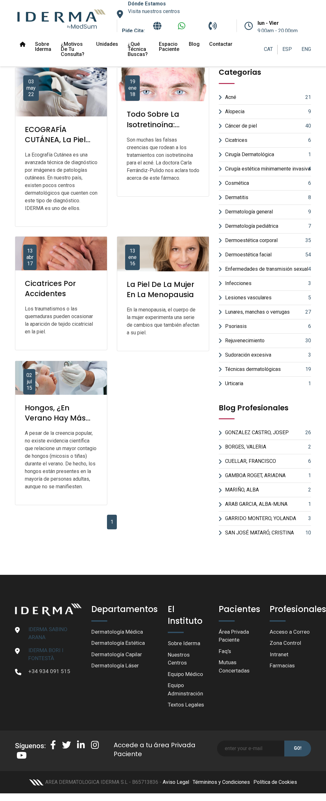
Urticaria (268, 383)
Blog (194, 44)
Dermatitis (268, 197)
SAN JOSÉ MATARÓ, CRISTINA (268, 533)
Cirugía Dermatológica (268, 154)
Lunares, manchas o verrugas (268, 312)
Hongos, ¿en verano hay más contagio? (55, 418)
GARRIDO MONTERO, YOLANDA (268, 518)
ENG (306, 49)
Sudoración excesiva (268, 355)
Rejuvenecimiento (268, 341)
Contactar (220, 44)
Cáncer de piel (268, 126)
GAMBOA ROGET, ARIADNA (268, 475)
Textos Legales (186, 704)
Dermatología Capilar (116, 654)
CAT (268, 49)
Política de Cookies (275, 782)
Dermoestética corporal (268, 240)
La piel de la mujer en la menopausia (160, 289)
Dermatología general (268, 212)
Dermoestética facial (268, 255)
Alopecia (268, 111)
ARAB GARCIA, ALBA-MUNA (268, 504)
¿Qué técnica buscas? (138, 49)
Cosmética (268, 183)
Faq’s (225, 651)
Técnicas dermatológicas (268, 369)
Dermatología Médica (117, 632)
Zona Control (285, 643)
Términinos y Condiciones (221, 782)
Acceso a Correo (290, 632)
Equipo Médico (185, 674)
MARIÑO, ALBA (268, 490)
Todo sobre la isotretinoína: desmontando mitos (153, 129)
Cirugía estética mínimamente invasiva (268, 169)
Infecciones (268, 283)
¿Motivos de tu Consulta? (72, 49)
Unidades (107, 44)
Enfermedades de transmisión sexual (268, 269)
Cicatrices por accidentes (50, 288)
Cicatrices (268, 140)
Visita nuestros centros (154, 11)
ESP (287, 49)
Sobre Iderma (43, 46)
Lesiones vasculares (268, 298)
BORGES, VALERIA (268, 447)
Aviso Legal (176, 782)
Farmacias (282, 665)
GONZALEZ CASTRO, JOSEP (268, 432)
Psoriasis (268, 326)
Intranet (279, 654)
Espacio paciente (169, 46)
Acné (268, 97)
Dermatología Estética (118, 643)
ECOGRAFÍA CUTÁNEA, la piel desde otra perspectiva (55, 144)
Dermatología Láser (115, 665)
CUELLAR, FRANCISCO (268, 461)
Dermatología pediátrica (268, 226)
